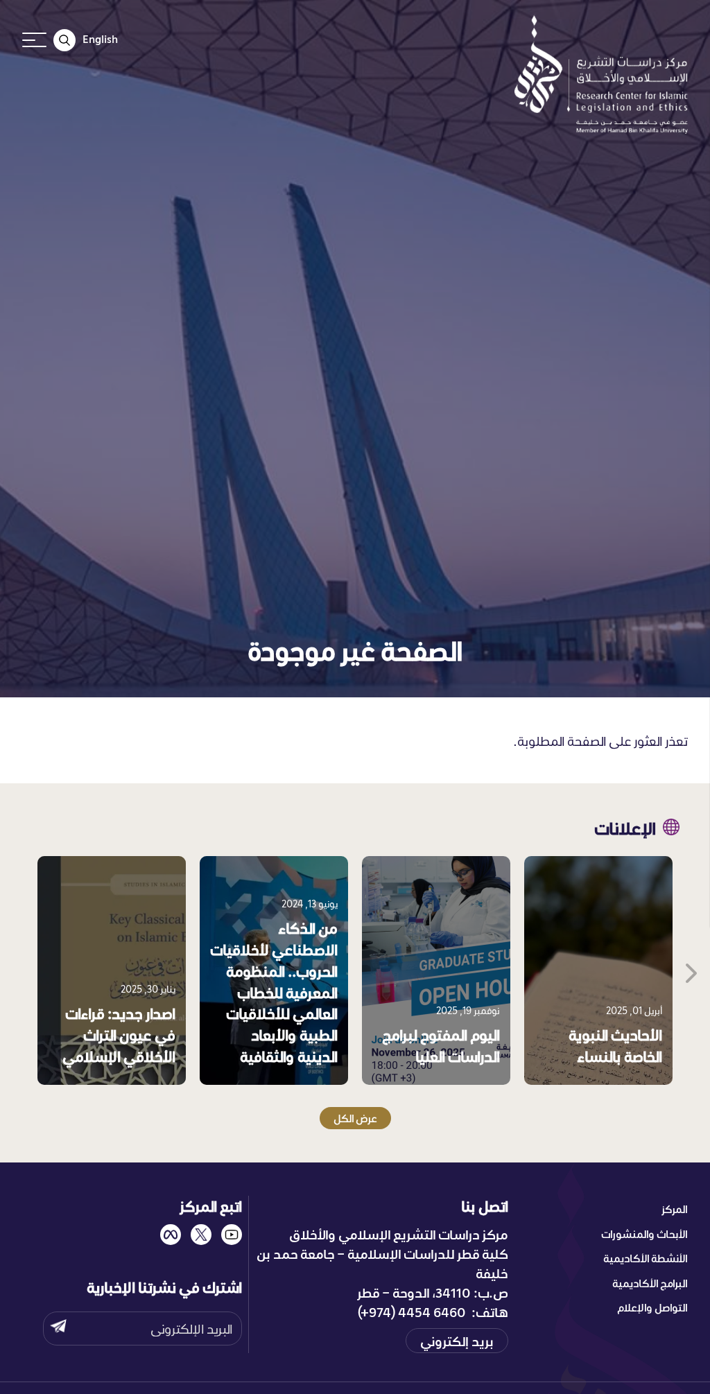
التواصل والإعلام (652, 1307)
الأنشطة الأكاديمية (645, 1258)
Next (690, 970)
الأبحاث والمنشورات (644, 1234)
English (100, 39)
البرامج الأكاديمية (650, 1283)
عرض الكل (355, 1118)
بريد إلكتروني (457, 1340)
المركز (674, 1209)
